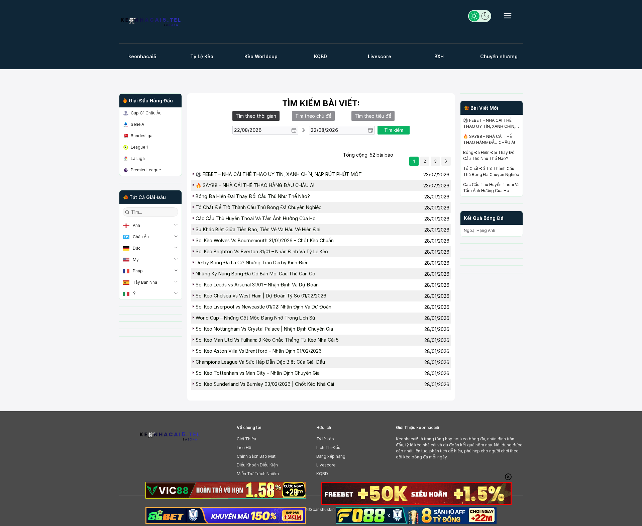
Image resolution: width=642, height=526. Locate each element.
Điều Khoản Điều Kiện (257, 464)
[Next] (446, 161)
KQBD (322, 473)
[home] (153, 23)
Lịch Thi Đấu (328, 447)
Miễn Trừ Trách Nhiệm (258, 473)
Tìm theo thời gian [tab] (256, 116)
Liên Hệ (244, 447)
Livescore (325, 464)
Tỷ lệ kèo (325, 438)
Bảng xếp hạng (330, 456)
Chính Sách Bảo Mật (256, 456)
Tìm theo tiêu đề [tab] (373, 116)
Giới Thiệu (246, 438)
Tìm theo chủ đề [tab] (313, 116)
